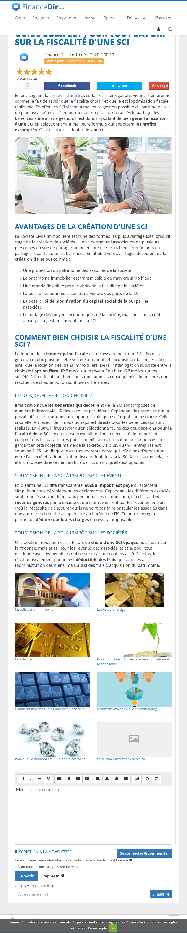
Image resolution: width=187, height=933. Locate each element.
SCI (62, 107)
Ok (113, 928)
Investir (90, 18)
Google (162, 85)
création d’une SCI (66, 95)
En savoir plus (98, 928)
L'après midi (53, 876)
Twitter (121, 85)
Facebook (68, 85)
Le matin (26, 876)
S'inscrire (161, 894)
